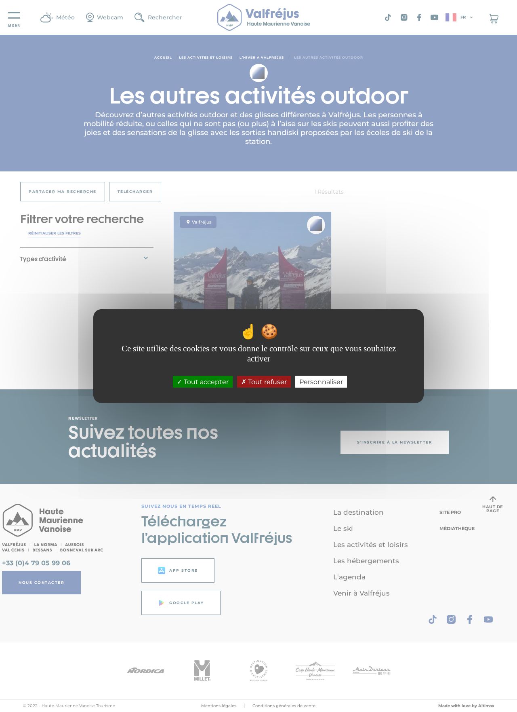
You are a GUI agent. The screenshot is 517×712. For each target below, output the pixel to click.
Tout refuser (266, 382)
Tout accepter (205, 382)
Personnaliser (321, 382)
